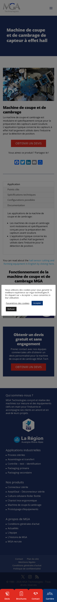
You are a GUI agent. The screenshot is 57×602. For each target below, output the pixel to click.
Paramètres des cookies (17, 303)
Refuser (11, 309)
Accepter (37, 303)
